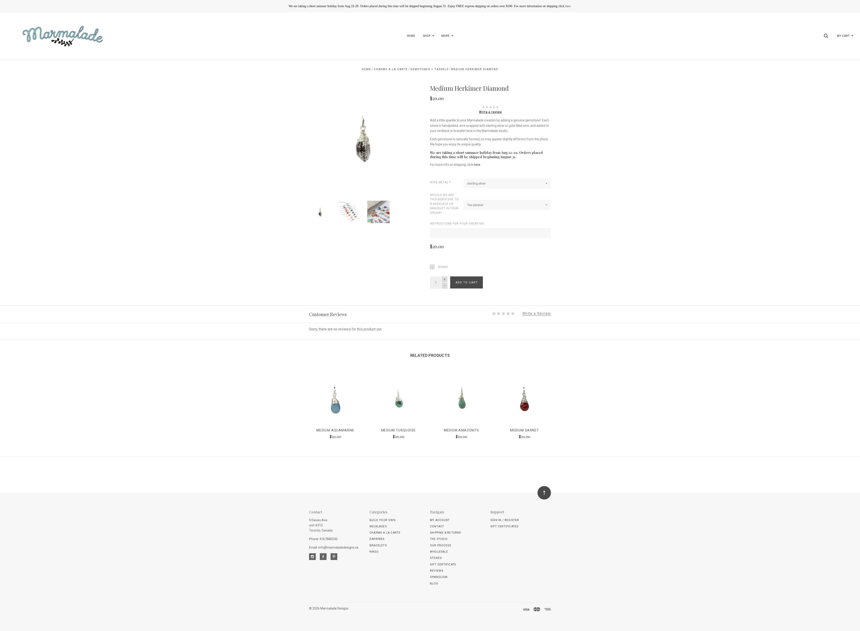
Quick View (335, 400)
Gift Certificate (443, 564)
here (568, 6)
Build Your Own (383, 520)
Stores (436, 558)
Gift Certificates (504, 526)
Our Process (440, 545)
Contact (437, 526)
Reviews (436, 570)
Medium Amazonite (461, 430)
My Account (440, 520)
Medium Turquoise (398, 430)
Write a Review (536, 314)
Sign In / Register (504, 520)
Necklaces (378, 526)
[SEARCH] (827, 35)
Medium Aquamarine (335, 430)
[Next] (406, 137)
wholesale (439, 551)
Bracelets (378, 545)
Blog (434, 583)
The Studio (439, 539)
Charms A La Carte (385, 532)
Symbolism (438, 577)
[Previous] (321, 137)
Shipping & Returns (445, 532)
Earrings (377, 539)
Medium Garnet (524, 430)
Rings (374, 551)
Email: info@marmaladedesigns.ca (333, 547)
